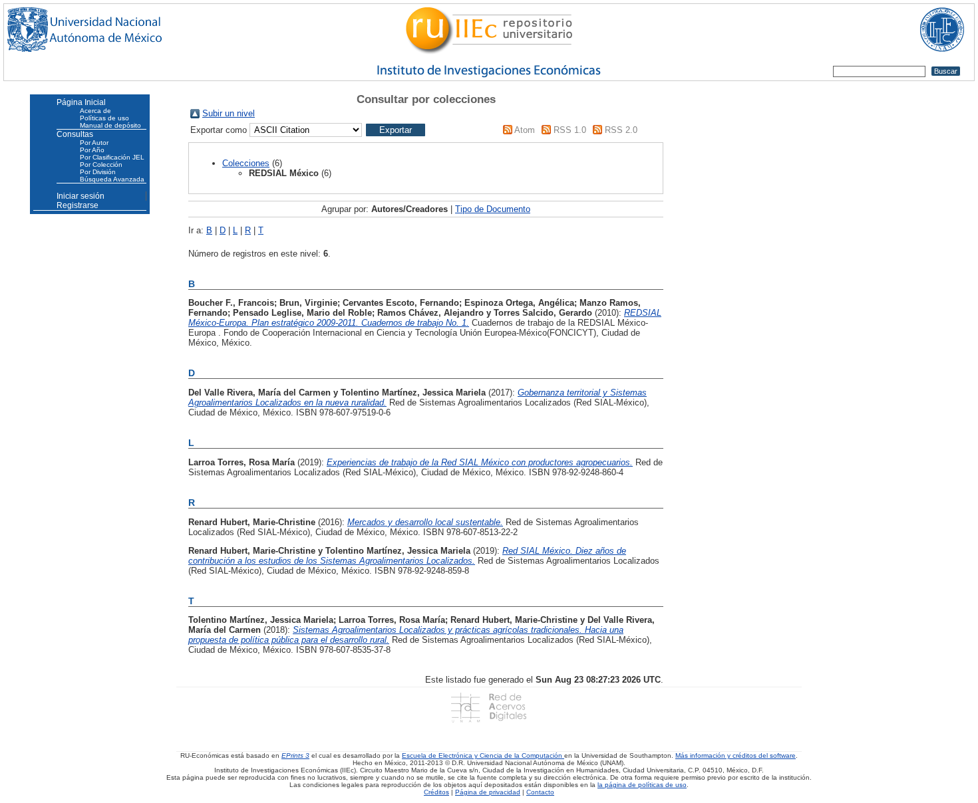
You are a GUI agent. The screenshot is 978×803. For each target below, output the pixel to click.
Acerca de (95, 110)
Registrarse (77, 205)
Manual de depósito (110, 125)
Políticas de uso (104, 118)
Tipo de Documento (492, 209)
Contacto (540, 792)
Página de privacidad (487, 792)
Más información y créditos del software (735, 755)
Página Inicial (81, 102)
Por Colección (101, 164)
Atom (524, 130)
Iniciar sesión (80, 196)
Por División (98, 171)
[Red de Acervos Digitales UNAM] (489, 707)
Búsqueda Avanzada (112, 179)
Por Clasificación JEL (112, 157)
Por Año (92, 150)
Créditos (436, 792)
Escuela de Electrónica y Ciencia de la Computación (483, 755)
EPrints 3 (295, 755)
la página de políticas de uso (642, 784)
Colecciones (245, 163)
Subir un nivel (228, 113)
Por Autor (94, 142)
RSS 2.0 (621, 130)
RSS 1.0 (570, 130)
